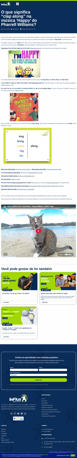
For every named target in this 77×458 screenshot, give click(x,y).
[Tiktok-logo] (25, 413)
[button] (17, 4)
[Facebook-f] (14, 413)
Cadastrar (38, 380)
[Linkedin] (21, 413)
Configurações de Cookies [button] (63, 455)
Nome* (12, 367)
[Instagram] (11, 413)
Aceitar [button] (72, 455)
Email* (40, 367)
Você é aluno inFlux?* (15, 372)
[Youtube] (18, 413)
